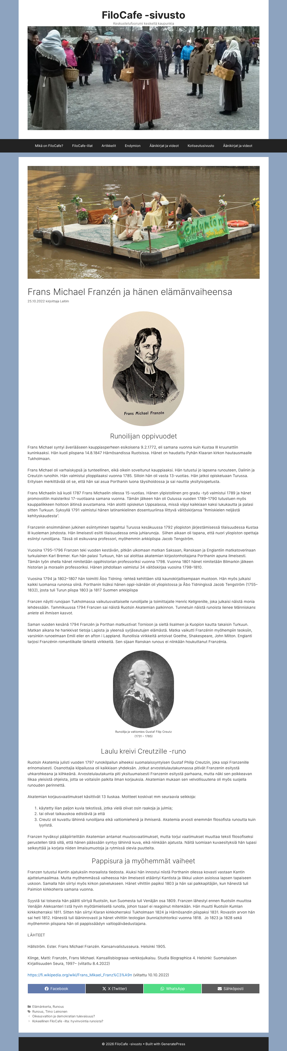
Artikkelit (109, 146)
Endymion (133, 146)
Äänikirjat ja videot (164, 146)
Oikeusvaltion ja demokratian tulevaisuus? (64, 1016)
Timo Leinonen (56, 1011)
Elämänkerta (41, 1006)
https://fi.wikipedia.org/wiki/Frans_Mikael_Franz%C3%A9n (80, 975)
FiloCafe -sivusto (143, 15)
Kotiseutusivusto (201, 146)
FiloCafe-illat (82, 146)
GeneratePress (173, 1044)
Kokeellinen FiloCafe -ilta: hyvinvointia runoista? (67, 1021)
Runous (58, 1006)
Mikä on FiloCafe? (49, 146)
